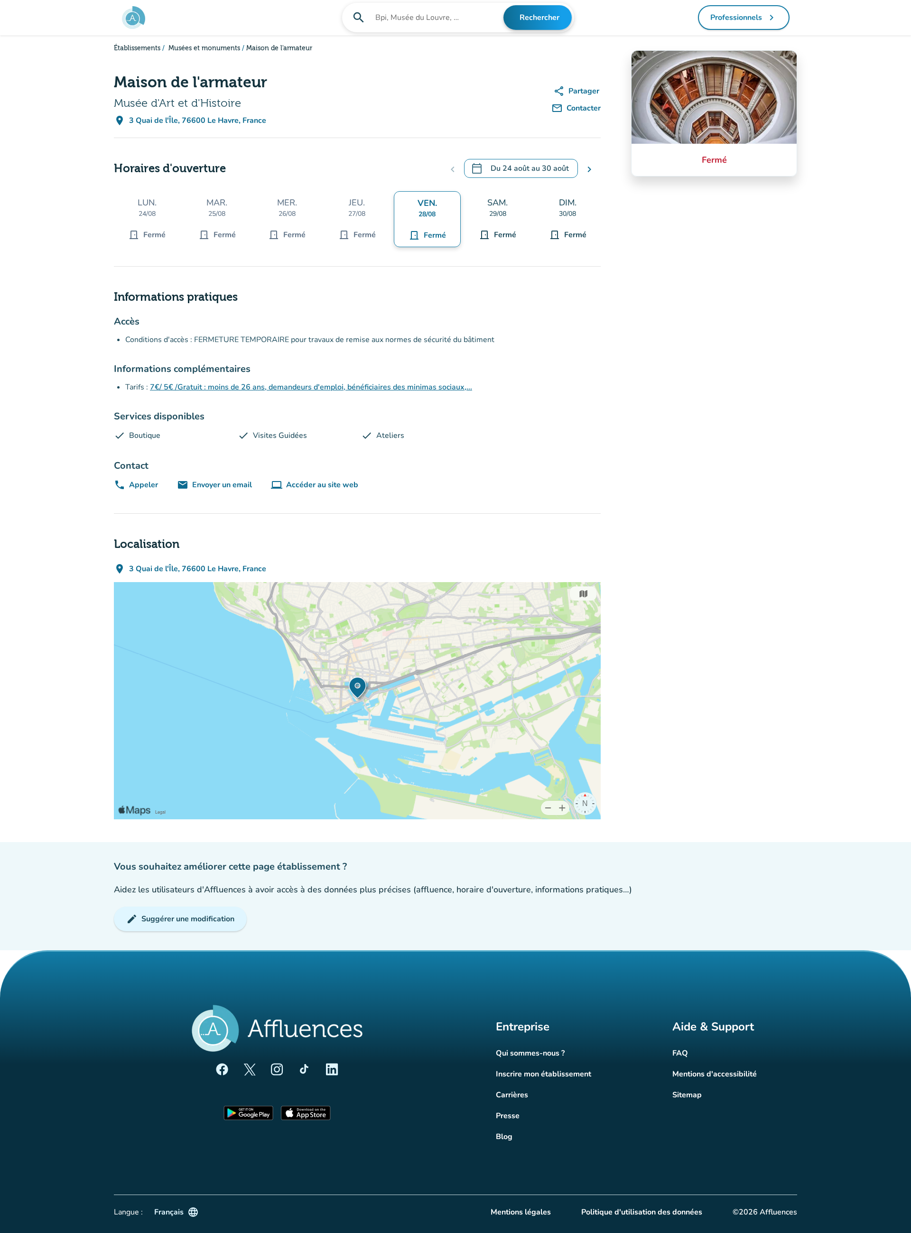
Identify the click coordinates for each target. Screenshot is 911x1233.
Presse (508, 1116)
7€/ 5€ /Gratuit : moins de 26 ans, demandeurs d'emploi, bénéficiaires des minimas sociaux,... (311, 387)
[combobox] (438, 17)
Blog (504, 1136)
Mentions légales (521, 1212)
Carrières (512, 1095)
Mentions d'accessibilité (714, 1074)
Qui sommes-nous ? (530, 1053)
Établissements (137, 48)
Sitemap (687, 1095)
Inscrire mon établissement (543, 1074)
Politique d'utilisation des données (641, 1212)
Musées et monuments (203, 48)
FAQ (680, 1053)
